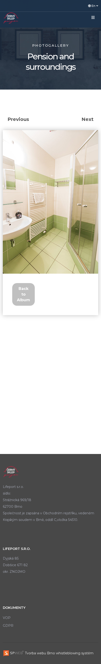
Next (87, 119)
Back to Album (23, 294)
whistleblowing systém (74, 653)
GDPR (8, 625)
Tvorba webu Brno (39, 653)
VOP (7, 618)
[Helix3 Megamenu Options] (93, 17)
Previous (18, 119)
